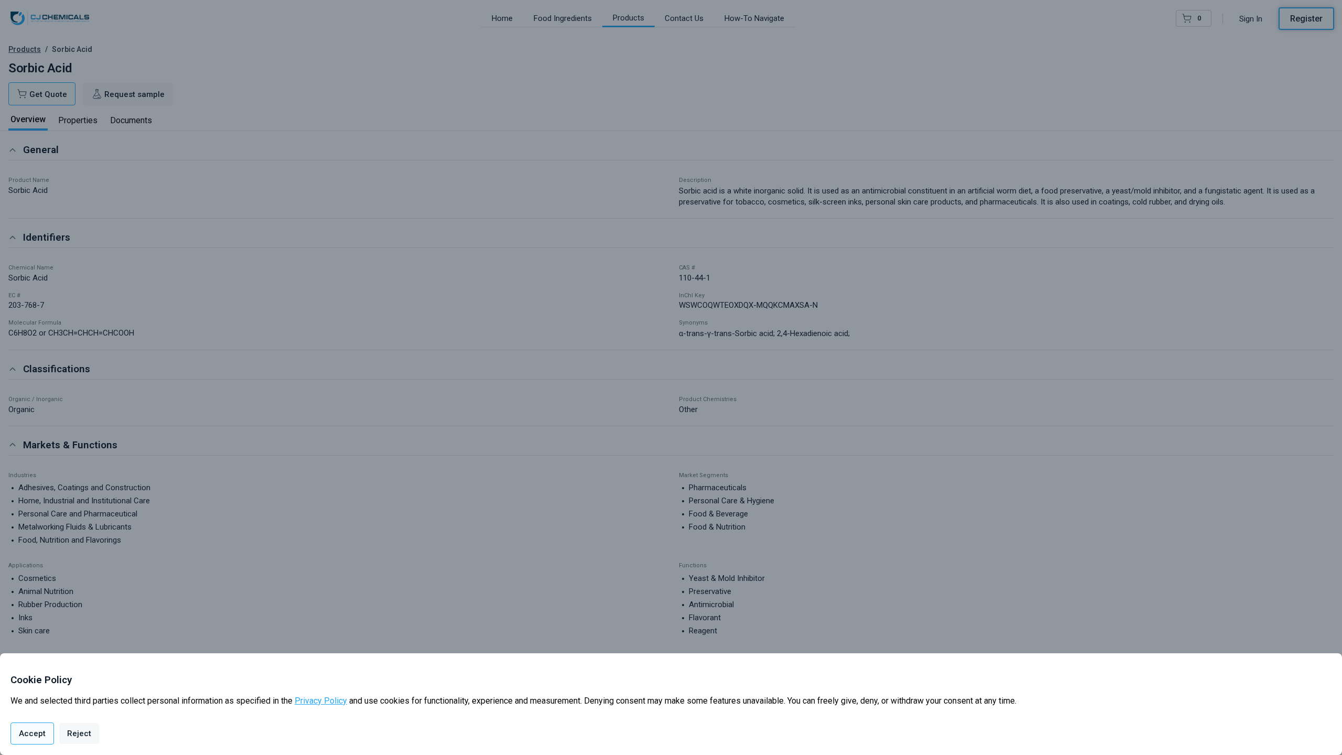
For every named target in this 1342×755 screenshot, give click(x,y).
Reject (79, 733)
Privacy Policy (321, 701)
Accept (32, 733)
